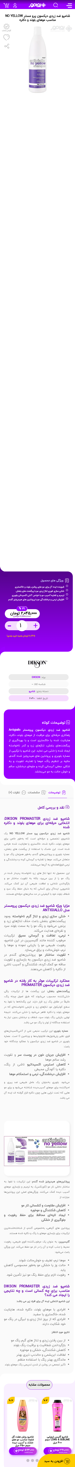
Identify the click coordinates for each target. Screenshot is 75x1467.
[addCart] (7, 6)
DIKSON (36, 677)
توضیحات (54, 792)
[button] (37, 1460)
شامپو (32, 691)
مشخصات (34, 792)
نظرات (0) (14, 792)
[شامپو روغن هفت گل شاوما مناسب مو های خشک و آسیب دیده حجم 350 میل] (22, 1415)
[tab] (57, 793)
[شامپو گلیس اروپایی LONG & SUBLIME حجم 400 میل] (57, 1415)
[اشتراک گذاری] (6, 46)
